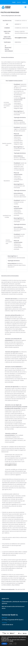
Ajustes (10, 643)
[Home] (6, 7)
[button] (25, 7)
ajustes (11, 641)
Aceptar (4, 643)
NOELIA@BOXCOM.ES (21, 38)
